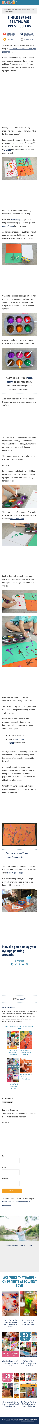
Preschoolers (28, 34)
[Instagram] (16, 964)
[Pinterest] (19, 964)
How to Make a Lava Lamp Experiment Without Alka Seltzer (28, 1322)
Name (4, 1156)
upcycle (7, 150)
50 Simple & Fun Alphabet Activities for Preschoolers (28, 1363)
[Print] (27, 964)
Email (4, 1167)
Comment (6, 1122)
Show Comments (7, 1102)
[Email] (23, 964)
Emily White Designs (27, 1421)
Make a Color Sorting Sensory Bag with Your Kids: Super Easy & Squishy (10, 1323)
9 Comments (28, 39)
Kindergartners (29, 35)
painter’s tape (8, 226)
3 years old (21, 999)
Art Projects (11, 34)
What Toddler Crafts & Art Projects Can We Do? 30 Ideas (10, 1363)
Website (5, 1178)
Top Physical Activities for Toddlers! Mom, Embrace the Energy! (28, 1404)
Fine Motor (10, 35)
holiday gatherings (15, 873)
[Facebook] (12, 964)
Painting (10, 39)
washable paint (17, 219)
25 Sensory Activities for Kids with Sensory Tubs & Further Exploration (10, 1404)
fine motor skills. (17, 519)
